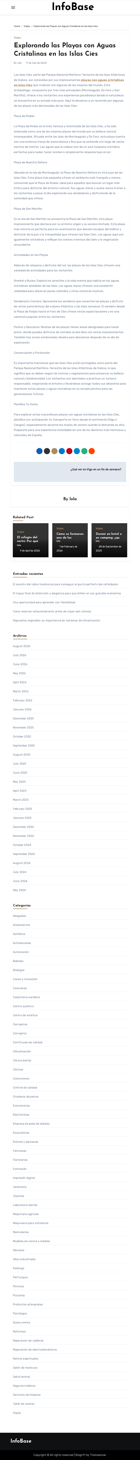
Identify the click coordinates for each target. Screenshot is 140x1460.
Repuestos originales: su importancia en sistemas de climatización (56, 620)
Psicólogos (20, 1313)
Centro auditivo (23, 1006)
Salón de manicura (25, 1367)
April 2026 (20, 682)
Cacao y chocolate (25, 979)
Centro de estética (25, 1015)
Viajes (17, 38)
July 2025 (19, 763)
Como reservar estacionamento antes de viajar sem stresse (52, 611)
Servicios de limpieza (26, 1394)
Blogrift (80, 1455)
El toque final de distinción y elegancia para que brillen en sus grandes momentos (67, 593)
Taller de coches (23, 1403)
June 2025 (20, 772)
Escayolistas (21, 1132)
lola (20, 63)
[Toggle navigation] (13, 7)
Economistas (21, 1105)
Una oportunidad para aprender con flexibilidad (44, 602)
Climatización (22, 1051)
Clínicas (18, 1069)
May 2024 (19, 890)
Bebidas (18, 961)
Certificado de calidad (27, 1042)
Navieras (18, 1250)
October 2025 (22, 736)
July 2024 (19, 872)
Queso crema (21, 1322)
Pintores (18, 1286)
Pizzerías (19, 1295)
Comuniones (21, 1078)
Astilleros (19, 934)
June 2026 (20, 664)
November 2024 (23, 836)
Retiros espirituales (25, 1358)
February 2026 (22, 700)
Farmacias (19, 1150)
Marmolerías (21, 1232)
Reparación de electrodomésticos (35, 1349)
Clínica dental (22, 1060)
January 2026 (22, 709)
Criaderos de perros (26, 1096)
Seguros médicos (24, 1385)
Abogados (19, 916)
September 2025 (24, 745)
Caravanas (20, 988)
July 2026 (19, 655)
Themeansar (98, 1455)
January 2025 (22, 818)
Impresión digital (24, 1178)
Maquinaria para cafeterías (30, 1223)
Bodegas (18, 970)
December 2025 (23, 718)
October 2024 (22, 845)
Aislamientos (21, 925)
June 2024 (20, 881)
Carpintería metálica (26, 997)
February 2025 (22, 808)
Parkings (18, 1268)
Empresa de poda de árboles (31, 1123)
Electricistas (21, 1114)
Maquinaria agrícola (26, 1214)
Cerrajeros (20, 1033)
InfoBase (73, 7)
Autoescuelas (22, 943)
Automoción (21, 952)
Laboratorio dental (25, 1205)
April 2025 (19, 790)
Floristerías (20, 1159)
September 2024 (24, 854)
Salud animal (21, 1376)
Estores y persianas (25, 1141)
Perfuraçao (20, 1277)
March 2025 (21, 799)
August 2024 (21, 863)
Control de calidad (25, 1087)
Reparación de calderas (28, 1340)
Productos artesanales (28, 1304)
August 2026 (21, 646)
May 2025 (19, 781)
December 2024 (23, 827)
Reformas (19, 1331)
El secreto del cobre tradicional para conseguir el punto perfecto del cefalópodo (65, 584)
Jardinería (19, 1187)
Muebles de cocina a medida (31, 1241)
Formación (20, 1169)
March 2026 (21, 691)
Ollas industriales (24, 1259)
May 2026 (19, 673)
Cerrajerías (20, 1024)
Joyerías (18, 1196)
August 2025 (21, 754)
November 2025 (23, 727)
